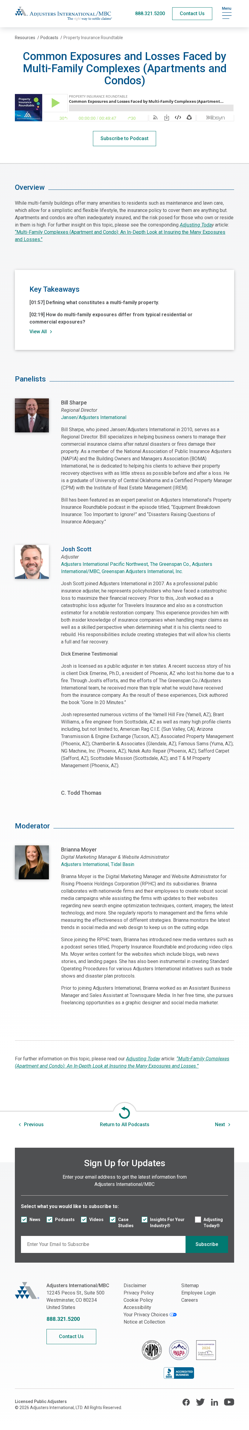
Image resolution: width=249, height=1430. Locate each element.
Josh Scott (76, 549)
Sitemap (190, 1285)
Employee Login (198, 1293)
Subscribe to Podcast (124, 138)
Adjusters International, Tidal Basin (97, 864)
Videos (96, 1219)
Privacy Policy (139, 1293)
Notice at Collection (144, 1322)
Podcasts (65, 1219)
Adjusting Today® (213, 1222)
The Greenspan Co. (170, 564)
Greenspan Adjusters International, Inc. (142, 571)
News (34, 1219)
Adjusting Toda (196, 225)
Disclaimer (135, 1285)
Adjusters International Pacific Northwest (104, 564)
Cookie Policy (138, 1300)
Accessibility (137, 1307)
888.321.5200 (150, 13)
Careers (189, 1300)
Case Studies (126, 1222)
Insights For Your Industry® (167, 1222)
